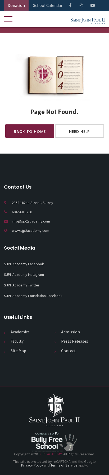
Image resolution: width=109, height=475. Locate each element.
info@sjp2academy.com (31, 221)
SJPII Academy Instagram (24, 274)
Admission (70, 331)
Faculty (17, 341)
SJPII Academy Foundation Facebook (33, 295)
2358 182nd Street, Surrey (32, 202)
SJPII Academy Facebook (24, 264)
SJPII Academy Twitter (21, 285)
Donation (16, 5)
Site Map (18, 350)
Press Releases (74, 341)
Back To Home (30, 131)
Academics (20, 331)
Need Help (79, 131)
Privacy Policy (32, 465)
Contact (68, 350)
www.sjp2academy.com (30, 230)
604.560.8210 (22, 212)
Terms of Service (64, 465)
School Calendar (47, 5)
